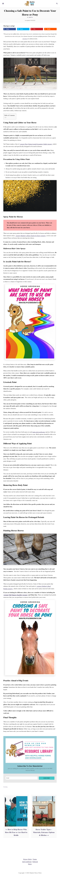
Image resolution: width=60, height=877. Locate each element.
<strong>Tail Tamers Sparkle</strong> (15, 595)
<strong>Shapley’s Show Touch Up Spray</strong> (30, 235)
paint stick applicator (38, 432)
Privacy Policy (27, 859)
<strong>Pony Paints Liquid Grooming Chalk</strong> (36, 144)
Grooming (5, 786)
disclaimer (25, 38)
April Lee (31, 17)
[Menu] (3, 3)
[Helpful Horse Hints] (30, 3)
